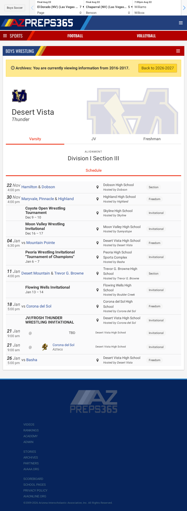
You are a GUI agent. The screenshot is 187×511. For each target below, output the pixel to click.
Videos (28, 424)
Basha (31, 359)
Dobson (48, 187)
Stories (29, 452)
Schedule (94, 170)
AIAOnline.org (34, 496)
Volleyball (146, 36)
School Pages (34, 485)
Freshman (152, 139)
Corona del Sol (38, 306)
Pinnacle (46, 198)
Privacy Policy (35, 490)
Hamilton (29, 187)
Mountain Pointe (40, 242)
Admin (28, 442)
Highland (66, 198)
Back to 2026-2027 (157, 68)
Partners (31, 463)
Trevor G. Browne (69, 273)
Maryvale (29, 198)
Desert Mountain (35, 273)
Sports (16, 35)
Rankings (31, 430)
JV (93, 139)
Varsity (35, 139)
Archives (30, 457)
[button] (184, 8)
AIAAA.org (31, 469)
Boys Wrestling (20, 51)
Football (75, 36)
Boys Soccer (15, 7)
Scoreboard (33, 479)
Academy (30, 436)
